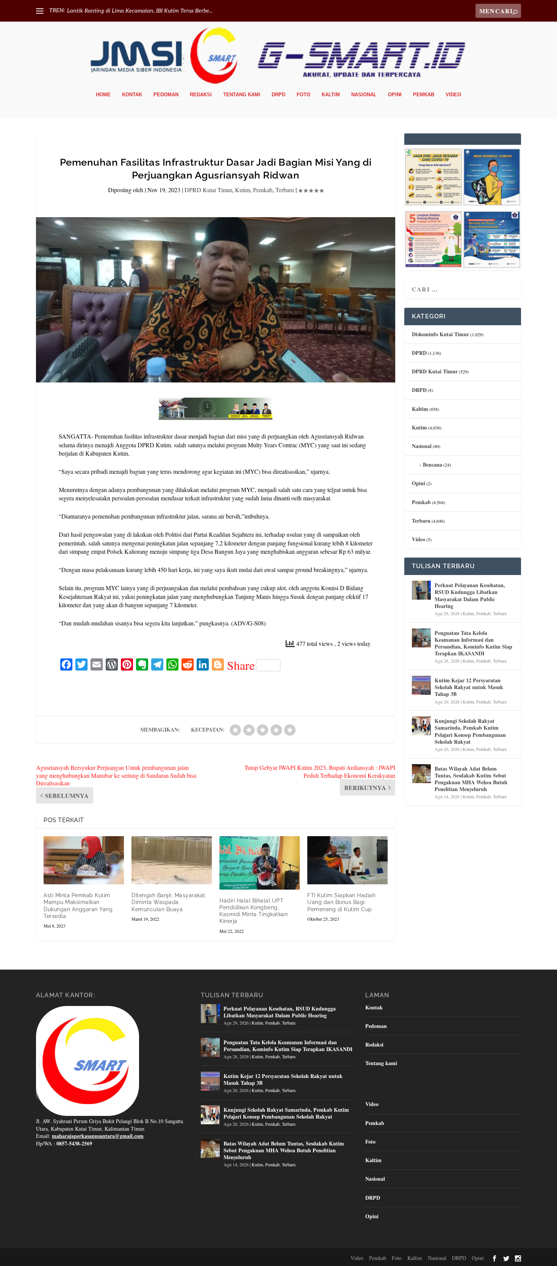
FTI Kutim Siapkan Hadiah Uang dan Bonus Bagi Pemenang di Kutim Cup (341, 902)
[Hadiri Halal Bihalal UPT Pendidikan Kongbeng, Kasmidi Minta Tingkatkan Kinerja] (259, 863)
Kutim (242, 190)
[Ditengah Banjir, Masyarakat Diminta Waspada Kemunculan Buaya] (171, 860)
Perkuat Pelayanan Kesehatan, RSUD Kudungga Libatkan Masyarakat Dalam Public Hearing (470, 595)
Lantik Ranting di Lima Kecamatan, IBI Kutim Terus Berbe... (140, 11)
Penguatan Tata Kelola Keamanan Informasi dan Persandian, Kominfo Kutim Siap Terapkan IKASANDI (473, 643)
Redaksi (201, 94)
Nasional (364, 94)
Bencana (432, 464)
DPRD (419, 353)
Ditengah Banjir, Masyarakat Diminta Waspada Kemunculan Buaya (168, 902)
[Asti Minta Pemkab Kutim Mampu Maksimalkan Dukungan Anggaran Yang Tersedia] (84, 860)
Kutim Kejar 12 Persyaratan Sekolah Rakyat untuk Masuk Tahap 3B (469, 687)
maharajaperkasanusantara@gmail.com (98, 1136)
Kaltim (331, 94)
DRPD (278, 94)
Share (241, 665)
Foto (303, 94)
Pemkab (423, 94)
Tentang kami (241, 94)
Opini (395, 94)
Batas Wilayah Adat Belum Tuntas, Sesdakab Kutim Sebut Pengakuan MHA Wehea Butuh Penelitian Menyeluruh (471, 779)
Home (103, 94)
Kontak (132, 94)
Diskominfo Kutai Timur (440, 334)
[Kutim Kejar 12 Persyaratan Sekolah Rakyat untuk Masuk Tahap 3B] (421, 685)
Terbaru (284, 190)
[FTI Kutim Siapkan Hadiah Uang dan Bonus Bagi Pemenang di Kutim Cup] (347, 860)
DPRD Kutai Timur (208, 190)
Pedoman (165, 94)
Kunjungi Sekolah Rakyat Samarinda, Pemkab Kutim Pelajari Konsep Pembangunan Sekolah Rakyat (470, 731)
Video (453, 94)
